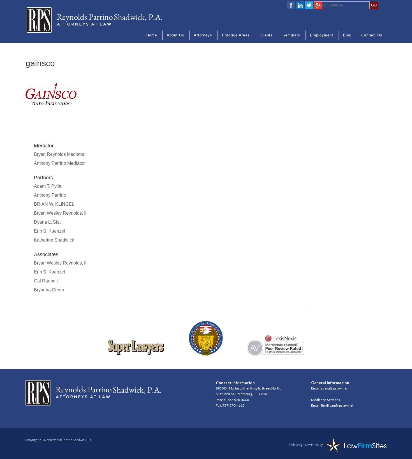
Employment (321, 35)
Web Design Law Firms (304, 444)
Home (151, 35)
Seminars (291, 35)
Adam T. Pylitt (47, 186)
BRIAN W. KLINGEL (54, 204)
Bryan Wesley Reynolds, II (60, 213)
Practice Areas (236, 35)
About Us (175, 35)
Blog (347, 35)
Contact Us (371, 35)
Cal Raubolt (46, 281)
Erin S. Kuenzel (49, 231)
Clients (266, 35)
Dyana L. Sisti (48, 222)
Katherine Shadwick (54, 240)
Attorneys (203, 35)
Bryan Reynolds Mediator (59, 154)
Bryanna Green (49, 290)
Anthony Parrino (50, 195)
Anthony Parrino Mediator (59, 163)
